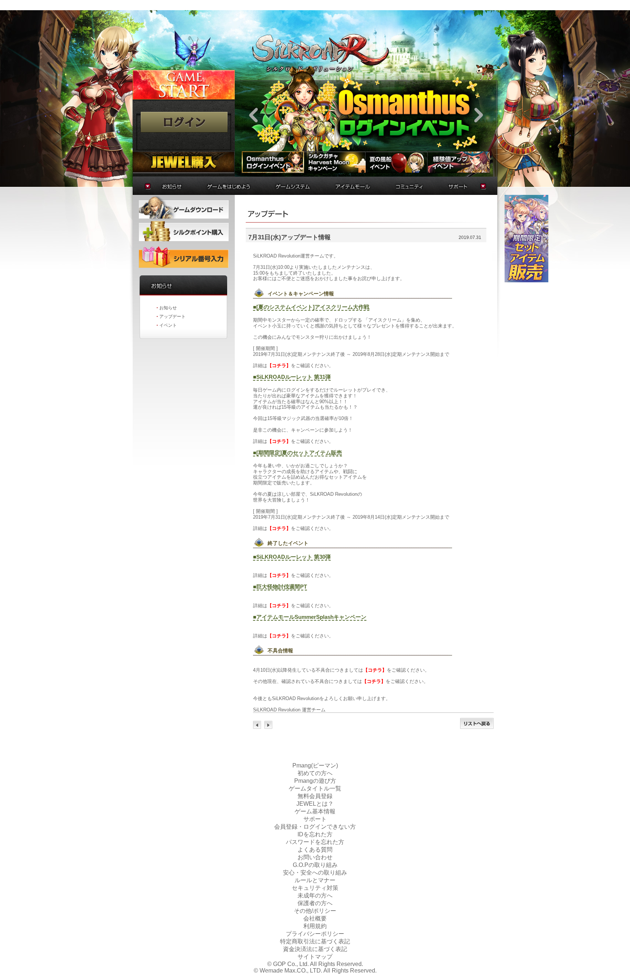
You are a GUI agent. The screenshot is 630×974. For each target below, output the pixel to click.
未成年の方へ (315, 895)
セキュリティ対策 (315, 888)
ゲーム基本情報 (315, 811)
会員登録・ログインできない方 (315, 827)
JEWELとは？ (315, 804)
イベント (168, 325)
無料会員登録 (315, 796)
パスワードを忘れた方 (315, 842)
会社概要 (315, 918)
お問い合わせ (315, 857)
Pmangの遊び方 (315, 781)
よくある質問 (315, 850)
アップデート (172, 316)
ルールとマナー (315, 880)
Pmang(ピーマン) (315, 765)
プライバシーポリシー (315, 934)
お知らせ (168, 307)
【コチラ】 (279, 365)
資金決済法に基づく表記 (315, 949)
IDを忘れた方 (315, 834)
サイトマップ (315, 957)
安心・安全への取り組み (315, 872)
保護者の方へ (315, 903)
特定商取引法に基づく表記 (315, 941)
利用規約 (315, 926)
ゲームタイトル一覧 (315, 788)
